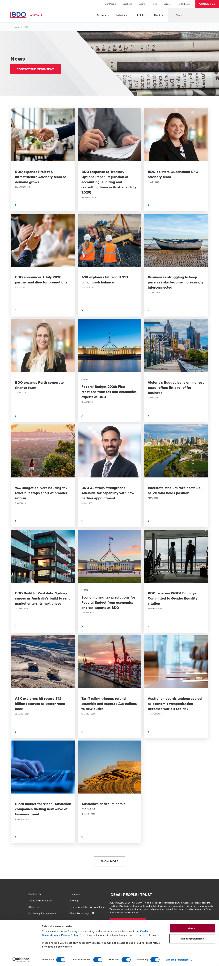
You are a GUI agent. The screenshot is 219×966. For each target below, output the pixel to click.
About (157, 15)
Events (142, 3)
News (154, 3)
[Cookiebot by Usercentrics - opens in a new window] (21, 959)
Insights (141, 15)
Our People (110, 3)
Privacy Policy (69, 935)
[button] (207, 4)
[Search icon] (173, 15)
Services (101, 15)
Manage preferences (177, 959)
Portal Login (184, 3)
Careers (168, 3)
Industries (121, 15)
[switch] (97, 959)
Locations (127, 3)
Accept (192, 928)
